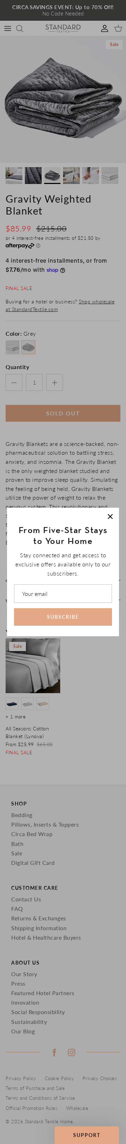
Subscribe (63, 617)
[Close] (110, 516)
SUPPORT (86, 1135)
